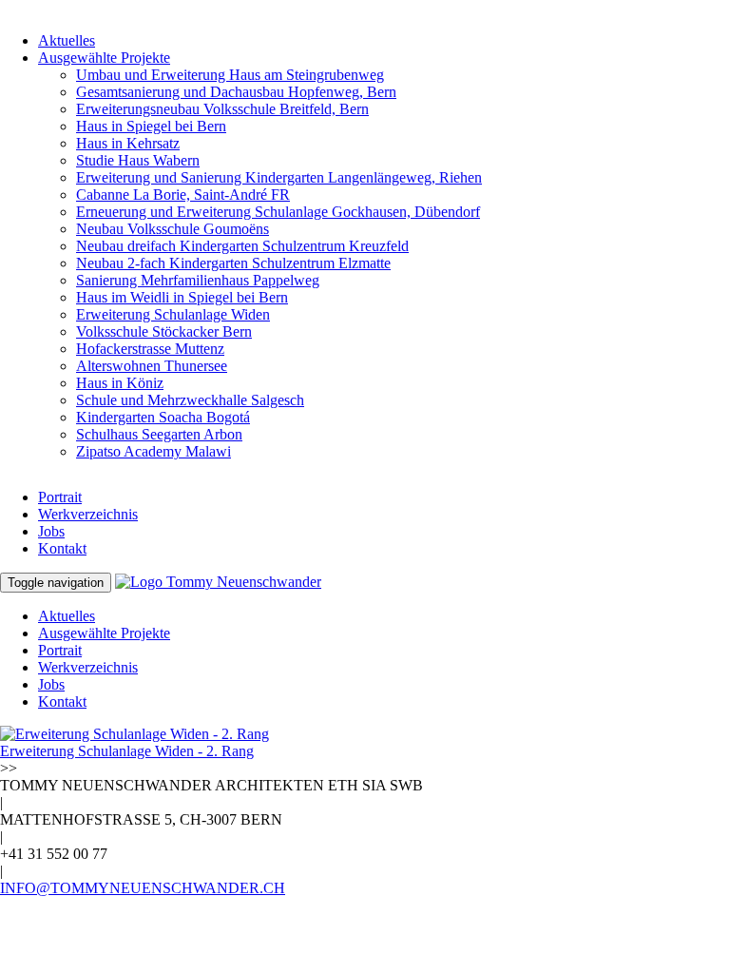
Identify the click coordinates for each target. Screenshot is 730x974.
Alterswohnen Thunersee (151, 366)
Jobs (51, 531)
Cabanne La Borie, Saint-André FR (183, 194)
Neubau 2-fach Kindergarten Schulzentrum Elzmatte (233, 263)
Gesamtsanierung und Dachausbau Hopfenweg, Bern (236, 92)
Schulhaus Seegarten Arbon (159, 434)
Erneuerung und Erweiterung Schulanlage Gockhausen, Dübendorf (278, 212)
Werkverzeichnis (88, 514)
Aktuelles (66, 40)
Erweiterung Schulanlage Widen (173, 314)
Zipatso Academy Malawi (153, 451)
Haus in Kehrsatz (128, 143)
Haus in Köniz (119, 383)
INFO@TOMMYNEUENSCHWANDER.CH (142, 888)
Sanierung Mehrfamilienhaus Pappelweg (197, 280)
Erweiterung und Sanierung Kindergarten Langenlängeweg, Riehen (279, 177)
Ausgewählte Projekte (104, 57)
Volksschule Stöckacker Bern (164, 331)
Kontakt (62, 548)
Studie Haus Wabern (138, 160)
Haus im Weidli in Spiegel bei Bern (182, 297)
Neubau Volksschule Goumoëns (172, 229)
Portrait (60, 497)
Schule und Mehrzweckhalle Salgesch (190, 400)
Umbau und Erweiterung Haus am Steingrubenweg (230, 75)
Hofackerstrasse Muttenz (150, 349)
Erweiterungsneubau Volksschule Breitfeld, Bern (222, 109)
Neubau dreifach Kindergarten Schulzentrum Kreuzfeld (242, 246)
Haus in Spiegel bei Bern (151, 126)
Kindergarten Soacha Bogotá (163, 417)
